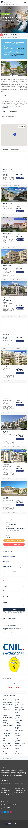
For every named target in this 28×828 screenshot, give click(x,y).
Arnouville (17, 701)
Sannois (17, 748)
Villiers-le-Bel (18, 753)
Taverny (5, 751)
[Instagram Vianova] (11, 812)
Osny (4, 738)
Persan (4, 740)
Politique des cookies (19, 792)
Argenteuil (5, 701)
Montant (4, 584)
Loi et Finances (5, 788)
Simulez (14, 609)
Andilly (17, 699)
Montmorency (18, 737)
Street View (22, 126)
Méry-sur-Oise (6, 733)
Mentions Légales (18, 786)
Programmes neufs (6, 783)
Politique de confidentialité (20, 790)
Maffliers (17, 728)
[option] (14, 68)
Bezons (17, 706)
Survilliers (17, 750)
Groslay (4, 722)
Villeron (5, 753)
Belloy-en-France (19, 704)
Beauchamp (18, 702)
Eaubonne (17, 715)
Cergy (4, 710)
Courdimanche (6, 714)
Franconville (18, 719)
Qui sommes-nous (19, 783)
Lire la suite (4, 107)
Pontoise (5, 742)
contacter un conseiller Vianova (14, 49)
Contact (4, 792)
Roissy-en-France (19, 742)
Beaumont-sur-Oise (8, 704)
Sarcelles (5, 750)
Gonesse (5, 720)
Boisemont (5, 707)
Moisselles (18, 733)
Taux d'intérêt (5, 596)
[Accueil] (1, 756)
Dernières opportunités (20, 189)
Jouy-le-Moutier (7, 724)
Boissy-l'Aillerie (19, 707)
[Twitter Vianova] (5, 812)
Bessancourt (6, 706)
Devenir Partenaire (6, 786)
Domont (5, 715)
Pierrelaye (17, 740)
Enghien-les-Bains (7, 717)
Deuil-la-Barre (18, 714)
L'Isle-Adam (18, 724)
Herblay (17, 722)
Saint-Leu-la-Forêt (20, 743)
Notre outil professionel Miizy (8, 794)
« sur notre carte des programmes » (17, 54)
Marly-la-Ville (6, 730)
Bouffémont (6, 709)
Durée (4, 590)
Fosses (4, 719)
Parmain (17, 738)
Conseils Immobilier (6, 790)
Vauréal (17, 751)
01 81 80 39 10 (9, 537)
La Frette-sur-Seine (8, 725)
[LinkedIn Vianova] (8, 812)
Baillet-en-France (7, 702)
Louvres (5, 728)
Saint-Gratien (6, 743)
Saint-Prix (5, 748)
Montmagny (18, 735)
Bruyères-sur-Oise (19, 709)
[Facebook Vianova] (2, 812)
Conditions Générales (19, 788)
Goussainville (18, 720)
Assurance (5, 602)
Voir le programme (20, 177)
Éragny (17, 717)
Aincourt (5, 699)
